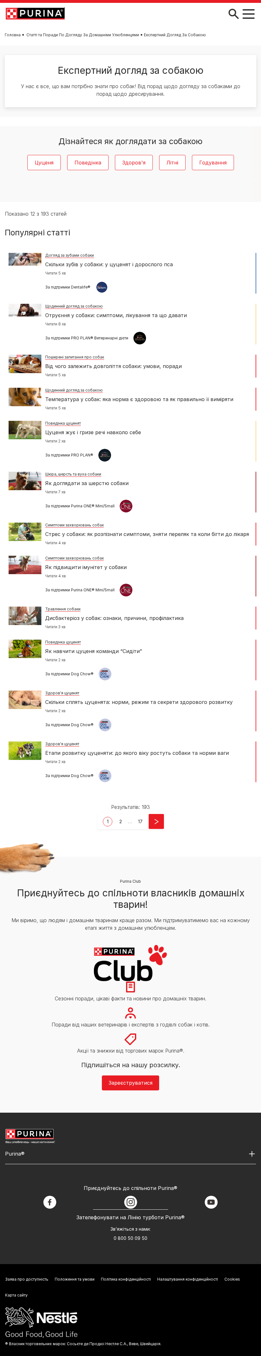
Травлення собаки (63, 609)
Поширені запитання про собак (74, 357)
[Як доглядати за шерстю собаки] (25, 481)
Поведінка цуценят (63, 423)
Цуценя (44, 162)
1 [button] (108, 821)
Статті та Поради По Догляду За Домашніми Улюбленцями (82, 34)
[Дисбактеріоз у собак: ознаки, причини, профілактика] (25, 616)
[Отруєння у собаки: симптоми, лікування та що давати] (25, 310)
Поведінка (87, 162)
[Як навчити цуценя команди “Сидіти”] (25, 649)
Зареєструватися (130, 1083)
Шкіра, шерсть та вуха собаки (73, 474)
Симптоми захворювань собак (74, 525)
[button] (140, 821)
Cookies (232, 1279)
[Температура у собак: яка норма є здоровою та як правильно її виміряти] (25, 397)
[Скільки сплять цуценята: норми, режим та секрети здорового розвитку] (25, 700)
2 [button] (120, 821)
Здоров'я (133, 162)
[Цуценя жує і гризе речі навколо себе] (25, 430)
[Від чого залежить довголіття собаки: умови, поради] (25, 364)
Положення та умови (75, 1279)
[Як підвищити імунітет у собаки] (25, 565)
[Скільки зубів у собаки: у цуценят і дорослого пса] (25, 259)
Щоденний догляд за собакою (74, 306)
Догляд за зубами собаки (69, 255)
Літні (172, 162)
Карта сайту (16, 1295)
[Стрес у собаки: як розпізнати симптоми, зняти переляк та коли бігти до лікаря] (25, 532)
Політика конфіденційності (126, 1279)
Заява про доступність (26, 1279)
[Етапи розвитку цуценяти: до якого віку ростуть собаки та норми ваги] (25, 750)
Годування (213, 162)
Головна (13, 34)
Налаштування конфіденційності (187, 1279)
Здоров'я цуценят (62, 693)
